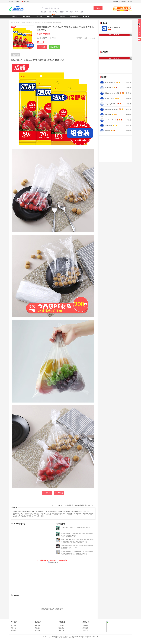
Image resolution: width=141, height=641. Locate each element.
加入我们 (37, 630)
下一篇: (75, 505)
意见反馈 (37, 628)
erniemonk (108, 125)
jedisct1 (107, 130)
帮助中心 (13, 628)
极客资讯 (75, 16)
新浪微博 (85, 625)
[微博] (139, 39)
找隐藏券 (39, 16)
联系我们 (37, 625)
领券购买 (42, 47)
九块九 (51, 16)
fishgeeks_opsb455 (111, 109)
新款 (81, 12)
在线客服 (85, 630)
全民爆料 (61, 625)
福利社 (86, 16)
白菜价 (55, 12)
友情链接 (13, 630)
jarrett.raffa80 (109, 98)
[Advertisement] (53, 577)
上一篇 (51, 505)
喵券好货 (61, 628)
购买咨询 (139, 31)
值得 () (48, 493)
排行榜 (62, 16)
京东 (53, 38)
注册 (17, 1)
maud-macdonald (110, 120)
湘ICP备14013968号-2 (90, 637)
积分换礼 (115, 1)
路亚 (71, 12)
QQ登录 (26, 1)
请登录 (11, 1)
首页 (15, 16)
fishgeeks (108, 114)
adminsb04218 (110, 82)
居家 (17, 22)
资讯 (49, 12)
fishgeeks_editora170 (112, 93)
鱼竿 (67, 12)
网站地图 (61, 630)
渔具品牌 (44, 12)
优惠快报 (27, 16)
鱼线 (76, 12)
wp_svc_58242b (110, 104)
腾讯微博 (85, 628)
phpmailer (108, 87)
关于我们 (13, 625)
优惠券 (61, 12)
